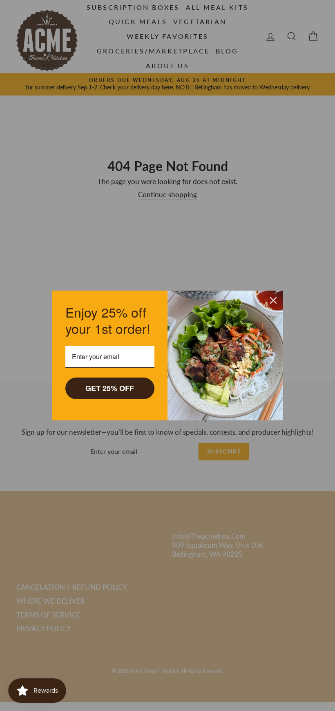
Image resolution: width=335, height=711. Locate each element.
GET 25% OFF (109, 388)
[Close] (273, 300)
